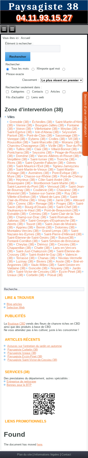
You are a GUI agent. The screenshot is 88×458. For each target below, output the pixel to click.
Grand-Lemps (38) (55, 231)
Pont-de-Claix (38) (39, 135)
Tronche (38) (66, 159)
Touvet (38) (34, 224)
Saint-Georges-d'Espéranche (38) (51, 220)
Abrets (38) (15, 224)
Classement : (30, 79)
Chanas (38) (46, 258)
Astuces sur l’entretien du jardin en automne (34, 346)
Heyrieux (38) (25, 179)
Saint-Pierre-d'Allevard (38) (63, 234)
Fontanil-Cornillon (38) (22, 241)
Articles (55, 91)
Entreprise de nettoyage (21, 381)
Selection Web (16, 307)
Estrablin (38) (16, 213)
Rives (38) (14, 162)
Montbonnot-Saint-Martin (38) (54, 183)
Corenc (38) (24, 203)
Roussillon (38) (17, 142)
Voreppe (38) (16, 139)
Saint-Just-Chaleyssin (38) (34, 251)
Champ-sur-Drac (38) (31, 217)
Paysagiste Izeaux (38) (21, 353)
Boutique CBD (16, 323)
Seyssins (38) (42, 152)
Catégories (17, 91)
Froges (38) (64, 203)
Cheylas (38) (25, 244)
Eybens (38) (36, 139)
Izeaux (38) (15, 275)
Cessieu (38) (67, 244)
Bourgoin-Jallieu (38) (49, 125)
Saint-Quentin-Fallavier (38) (44, 162)
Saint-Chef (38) (66, 207)
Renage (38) (44, 203)
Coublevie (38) (43, 190)
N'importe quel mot (48, 68)
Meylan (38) (69, 128)
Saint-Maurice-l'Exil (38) (32, 166)
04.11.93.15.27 (44, 17)
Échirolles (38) (42, 122)
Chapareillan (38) (19, 248)
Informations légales (46, 454)
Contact (66, 454)
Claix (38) (41, 149)
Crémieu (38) (38, 213)
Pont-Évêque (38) (64, 173)
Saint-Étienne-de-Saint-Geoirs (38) (31, 237)
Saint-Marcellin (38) (45, 142)
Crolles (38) (57, 139)
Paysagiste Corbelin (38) (22, 349)
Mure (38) (14, 176)
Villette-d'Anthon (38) (21, 196)
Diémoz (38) (45, 244)
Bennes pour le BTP (19, 385)
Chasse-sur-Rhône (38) (40, 176)
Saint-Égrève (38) (19, 132)
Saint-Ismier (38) (42, 159)
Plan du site (24, 454)
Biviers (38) (45, 261)
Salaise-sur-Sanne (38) (45, 193)
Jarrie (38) (63, 200)
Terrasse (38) (25, 258)
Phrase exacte (15, 74)
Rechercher (17, 56)
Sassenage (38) (66, 135)
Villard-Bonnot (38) (64, 149)
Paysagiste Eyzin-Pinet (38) (24, 356)
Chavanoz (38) (67, 190)
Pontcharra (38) (18, 152)
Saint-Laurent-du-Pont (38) (25, 186)
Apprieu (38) (24, 227)
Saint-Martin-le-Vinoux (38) (34, 169)
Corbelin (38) (35, 275)
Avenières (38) (38, 173)
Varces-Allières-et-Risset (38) (58, 156)
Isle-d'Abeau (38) (47, 132)
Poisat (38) (55, 275)
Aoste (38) (63, 261)
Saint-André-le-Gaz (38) (45, 254)
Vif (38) (73, 139)
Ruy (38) (71, 193)
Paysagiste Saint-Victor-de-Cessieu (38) (32, 359)
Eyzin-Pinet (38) (70, 271)
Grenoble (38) (19, 122)
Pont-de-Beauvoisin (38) (61, 210)
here (39, 444)
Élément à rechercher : (19, 43)
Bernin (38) (44, 227)
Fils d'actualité (15, 97)
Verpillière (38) (17, 159)
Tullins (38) (23, 149)
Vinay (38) (45, 200)
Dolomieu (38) (65, 227)
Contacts (37, 91)
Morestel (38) (16, 193)
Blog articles (14, 304)
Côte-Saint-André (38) (53, 179)
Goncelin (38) (38, 268)
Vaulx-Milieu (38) (42, 265)
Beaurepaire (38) (19, 183)
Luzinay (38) (24, 261)
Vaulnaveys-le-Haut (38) (24, 210)
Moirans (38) (70, 142)
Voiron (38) (23, 128)
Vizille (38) (55, 145)
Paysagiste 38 (44, 6)
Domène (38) (25, 156)
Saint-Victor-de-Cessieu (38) (36, 271)
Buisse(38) (66, 237)
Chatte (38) (42, 248)
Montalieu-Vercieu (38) (23, 231)
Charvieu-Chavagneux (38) (26, 145)
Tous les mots (20, 68)
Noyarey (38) (60, 268)
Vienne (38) (24, 125)
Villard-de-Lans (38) (53, 196)
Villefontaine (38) (45, 128)
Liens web (37, 97)
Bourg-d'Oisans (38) (39, 207)
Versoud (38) (56, 186)
